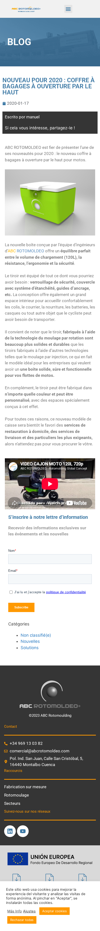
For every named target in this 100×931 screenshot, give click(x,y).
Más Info (14, 911)
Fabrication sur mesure (25, 786)
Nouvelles (30, 641)
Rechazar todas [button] (21, 920)
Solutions (30, 647)
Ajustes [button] (29, 911)
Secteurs (12, 803)
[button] (68, 9)
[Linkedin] (10, 831)
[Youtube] (23, 831)
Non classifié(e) (36, 635)
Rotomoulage (16, 795)
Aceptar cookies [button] (54, 911)
